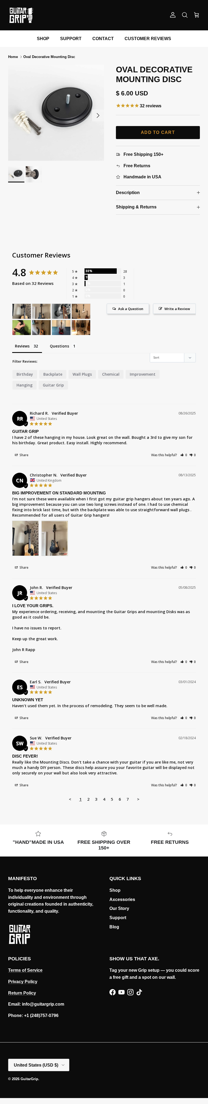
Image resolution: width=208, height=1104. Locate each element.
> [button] (138, 799)
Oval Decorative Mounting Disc (49, 57)
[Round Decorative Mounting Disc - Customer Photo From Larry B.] (61, 327)
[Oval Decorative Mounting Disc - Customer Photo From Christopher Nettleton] (21, 311)
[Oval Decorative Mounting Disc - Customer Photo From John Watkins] (81, 327)
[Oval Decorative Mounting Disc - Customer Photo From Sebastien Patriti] (61, 311)
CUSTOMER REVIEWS (148, 38)
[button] (184, 455)
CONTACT (103, 38)
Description (128, 192)
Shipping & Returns (136, 207)
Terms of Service (25, 970)
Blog (114, 927)
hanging (24, 385)
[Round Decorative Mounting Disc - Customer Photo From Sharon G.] (41, 327)
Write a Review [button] (177, 308)
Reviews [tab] (22, 346)
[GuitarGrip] (21, 15)
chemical (110, 374)
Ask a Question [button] (130, 308)
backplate (52, 374)
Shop (115, 890)
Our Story (119, 908)
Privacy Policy (22, 981)
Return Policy (22, 993)
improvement (142, 374)
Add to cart (158, 132)
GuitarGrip (29, 1079)
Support (117, 917)
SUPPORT (71, 38)
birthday (25, 374)
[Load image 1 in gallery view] (56, 113)
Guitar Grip (53, 385)
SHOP (43, 38)
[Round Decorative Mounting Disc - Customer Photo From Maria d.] (21, 327)
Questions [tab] (59, 346)
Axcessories (122, 899)
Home (13, 57)
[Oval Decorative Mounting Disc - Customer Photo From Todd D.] (81, 311)
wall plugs (82, 374)
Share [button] (23, 455)
